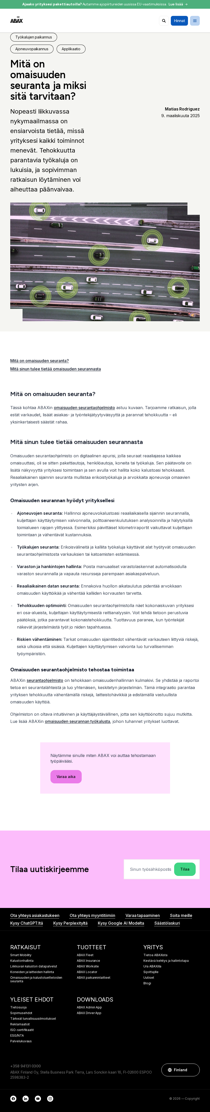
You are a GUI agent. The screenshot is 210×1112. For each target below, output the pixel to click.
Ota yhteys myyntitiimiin (92, 915)
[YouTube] (38, 1099)
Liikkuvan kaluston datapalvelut (33, 966)
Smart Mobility (21, 955)
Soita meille (181, 915)
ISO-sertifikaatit (22, 1030)
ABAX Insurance (88, 961)
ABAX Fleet (85, 955)
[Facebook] (13, 1099)
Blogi (147, 983)
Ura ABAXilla (152, 966)
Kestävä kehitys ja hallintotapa (166, 961)
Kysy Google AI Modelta (121, 923)
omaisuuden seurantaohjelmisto (84, 407)
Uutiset (148, 977)
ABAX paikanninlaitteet (93, 977)
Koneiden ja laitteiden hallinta (32, 972)
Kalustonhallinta (22, 961)
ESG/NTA (17, 1035)
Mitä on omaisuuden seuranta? (39, 360)
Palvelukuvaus (21, 1041)
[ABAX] (16, 19)
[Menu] (195, 21)
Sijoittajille (151, 972)
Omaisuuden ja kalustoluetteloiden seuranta (36, 979)
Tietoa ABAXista (155, 955)
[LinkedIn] (26, 1099)
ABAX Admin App (89, 1007)
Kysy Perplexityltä (70, 923)
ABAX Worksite (88, 966)
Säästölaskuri (167, 923)
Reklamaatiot (20, 1024)
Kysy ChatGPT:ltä (26, 923)
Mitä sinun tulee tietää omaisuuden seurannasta (55, 368)
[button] (193, 1070)
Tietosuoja (18, 1007)
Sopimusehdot (21, 1013)
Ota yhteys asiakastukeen (34, 915)
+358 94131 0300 (25, 1066)
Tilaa (185, 869)
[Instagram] (50, 1099)
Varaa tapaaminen (142, 915)
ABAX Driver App (89, 1013)
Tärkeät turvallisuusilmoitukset (33, 1018)
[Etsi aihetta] (164, 21)
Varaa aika (66, 776)
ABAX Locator (87, 972)
